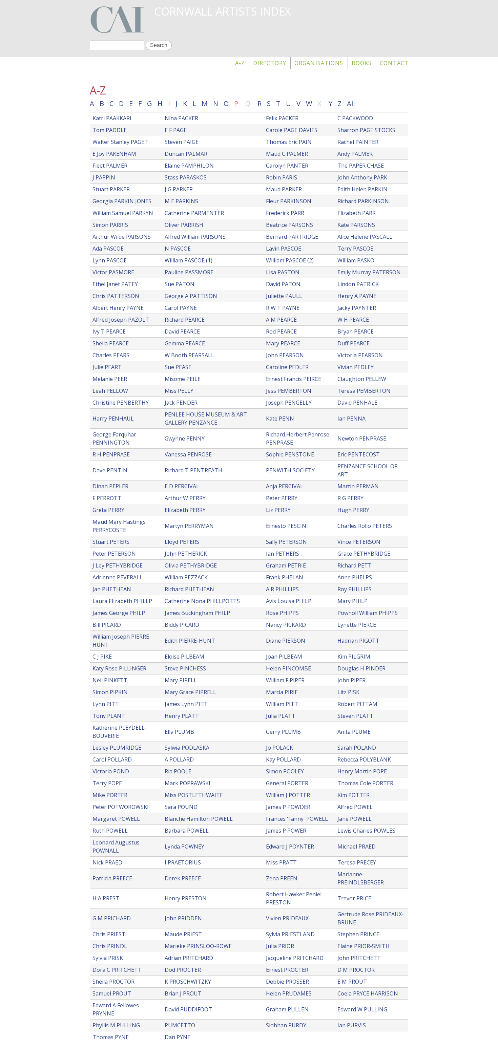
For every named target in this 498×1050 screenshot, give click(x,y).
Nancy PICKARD (286, 624)
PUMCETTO (180, 1025)
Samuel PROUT (111, 993)
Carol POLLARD (112, 759)
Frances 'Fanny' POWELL (297, 818)
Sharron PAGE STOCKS (366, 130)
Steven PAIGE (182, 142)
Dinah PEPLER (110, 486)
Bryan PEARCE (355, 331)
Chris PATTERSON (115, 296)
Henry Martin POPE (362, 771)
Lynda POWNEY (184, 846)
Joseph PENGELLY (289, 402)
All (351, 103)
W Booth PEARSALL (189, 355)
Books (362, 63)
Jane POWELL (354, 818)
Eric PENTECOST (358, 454)
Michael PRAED (356, 846)
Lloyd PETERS (182, 541)
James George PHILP (118, 613)
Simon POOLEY (285, 771)
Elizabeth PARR (356, 213)
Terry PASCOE (355, 248)
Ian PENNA (351, 418)
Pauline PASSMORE (189, 272)
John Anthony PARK (362, 177)
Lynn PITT (105, 704)
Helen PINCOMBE (288, 668)
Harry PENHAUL (113, 418)
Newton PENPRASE (361, 438)
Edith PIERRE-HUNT (190, 640)
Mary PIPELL (181, 680)
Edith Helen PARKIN (362, 189)
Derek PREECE (183, 878)
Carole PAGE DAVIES (291, 130)
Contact (394, 63)
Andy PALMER (355, 153)
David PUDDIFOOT (188, 1009)
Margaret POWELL (116, 818)
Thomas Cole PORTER (365, 783)
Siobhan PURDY (286, 1025)
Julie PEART (107, 367)
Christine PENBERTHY (120, 402)
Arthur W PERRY (185, 498)
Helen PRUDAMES (289, 993)
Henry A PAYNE (356, 296)
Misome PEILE (183, 379)
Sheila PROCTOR (113, 981)
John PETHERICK (186, 553)
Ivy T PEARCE (109, 331)
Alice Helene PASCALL (364, 236)
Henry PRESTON (186, 898)
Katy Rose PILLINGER (119, 668)
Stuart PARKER (111, 189)
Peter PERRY (281, 498)
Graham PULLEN (287, 1009)
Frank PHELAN (284, 577)
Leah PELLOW (110, 390)
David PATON (283, 284)
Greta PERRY (108, 510)
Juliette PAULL (284, 296)
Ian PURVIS (351, 1025)
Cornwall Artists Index (222, 11)
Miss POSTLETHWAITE (194, 795)
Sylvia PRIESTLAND (290, 934)
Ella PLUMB (179, 731)
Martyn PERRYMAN (189, 526)
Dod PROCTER (183, 969)
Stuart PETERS (110, 541)
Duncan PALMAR (186, 153)
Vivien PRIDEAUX (287, 918)
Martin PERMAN (358, 486)
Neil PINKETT (109, 680)
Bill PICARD (106, 624)
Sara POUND (181, 807)
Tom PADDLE (109, 130)
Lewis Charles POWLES (366, 830)
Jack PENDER (181, 402)
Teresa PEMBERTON (364, 390)
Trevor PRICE (354, 898)
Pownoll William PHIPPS (367, 613)
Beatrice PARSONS (289, 225)
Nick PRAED (107, 862)
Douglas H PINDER (361, 668)
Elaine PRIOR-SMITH (363, 946)
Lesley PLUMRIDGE (116, 747)
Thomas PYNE (110, 1037)
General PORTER (287, 783)
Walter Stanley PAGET (120, 142)
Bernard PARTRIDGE (292, 236)
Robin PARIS (281, 177)
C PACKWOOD (355, 118)
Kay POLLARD (283, 759)
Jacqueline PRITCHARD (295, 958)
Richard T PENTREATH (193, 470)
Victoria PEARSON (360, 355)
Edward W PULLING (362, 1009)
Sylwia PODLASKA (187, 747)
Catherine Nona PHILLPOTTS (202, 601)
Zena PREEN (281, 878)
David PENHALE (357, 402)
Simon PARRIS (110, 225)
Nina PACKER (181, 118)
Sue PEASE (178, 367)
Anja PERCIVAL (284, 486)
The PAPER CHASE (360, 165)
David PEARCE (182, 331)
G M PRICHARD (111, 918)
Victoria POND (110, 771)
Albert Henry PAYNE (118, 308)
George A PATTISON (191, 296)
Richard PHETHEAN (189, 589)
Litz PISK (348, 692)
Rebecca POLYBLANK (364, 759)
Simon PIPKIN (110, 692)
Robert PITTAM (357, 704)
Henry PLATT (182, 716)
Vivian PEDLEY (355, 367)
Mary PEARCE (283, 343)
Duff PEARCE (353, 343)
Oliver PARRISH (184, 225)
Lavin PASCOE (283, 248)
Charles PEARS (110, 355)
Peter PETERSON (114, 553)
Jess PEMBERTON (288, 390)
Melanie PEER (109, 379)
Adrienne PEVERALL (117, 577)
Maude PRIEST (183, 934)
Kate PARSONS (356, 225)
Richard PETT (354, 565)
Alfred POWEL (355, 807)
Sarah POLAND (356, 747)
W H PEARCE (353, 319)
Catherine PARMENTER (194, 213)
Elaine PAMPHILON (189, 165)
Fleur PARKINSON (288, 201)
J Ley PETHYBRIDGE (117, 565)
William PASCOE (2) (290, 260)
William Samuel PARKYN (122, 213)
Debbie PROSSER (287, 981)
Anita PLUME (354, 731)
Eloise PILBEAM (184, 656)
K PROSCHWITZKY (188, 981)
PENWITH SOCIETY (290, 470)
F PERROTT (106, 498)
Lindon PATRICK (358, 284)
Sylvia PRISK (107, 958)
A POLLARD (179, 759)
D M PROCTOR (356, 969)
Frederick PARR (285, 213)
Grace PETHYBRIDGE (363, 553)
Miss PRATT (281, 862)
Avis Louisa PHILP (288, 601)
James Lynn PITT (186, 704)
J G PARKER (179, 189)
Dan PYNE (177, 1037)
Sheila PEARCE (110, 343)
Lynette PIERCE (356, 624)
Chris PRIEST (108, 934)
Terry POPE (107, 783)
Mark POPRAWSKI (187, 783)
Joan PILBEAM (284, 656)
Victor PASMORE (113, 272)
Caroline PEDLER (287, 367)
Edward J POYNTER (290, 846)
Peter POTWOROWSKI (120, 807)
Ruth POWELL (110, 830)
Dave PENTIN (109, 470)
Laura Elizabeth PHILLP (122, 601)
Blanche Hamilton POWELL (199, 818)
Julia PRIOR (280, 946)
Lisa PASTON (282, 272)
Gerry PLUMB (283, 731)
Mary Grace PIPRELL (190, 692)
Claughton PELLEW (361, 379)
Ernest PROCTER (287, 969)
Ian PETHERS (282, 553)
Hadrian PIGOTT (358, 640)
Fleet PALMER (109, 165)
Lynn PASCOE (109, 260)
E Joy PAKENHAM (114, 153)
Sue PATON (179, 284)
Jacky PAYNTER (356, 308)
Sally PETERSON (286, 541)
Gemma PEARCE (185, 343)
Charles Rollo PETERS (364, 526)
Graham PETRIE (286, 565)
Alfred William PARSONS (195, 236)
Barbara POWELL (187, 830)
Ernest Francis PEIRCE (293, 379)
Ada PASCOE (108, 248)
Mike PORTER (109, 795)
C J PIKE (102, 656)
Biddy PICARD (182, 624)
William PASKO (355, 260)
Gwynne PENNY (185, 438)
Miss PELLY (179, 390)
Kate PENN (280, 418)
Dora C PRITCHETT (117, 969)
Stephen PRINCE (358, 934)
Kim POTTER (353, 795)
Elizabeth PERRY (185, 510)
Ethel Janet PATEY (115, 284)
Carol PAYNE (181, 308)
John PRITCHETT (359, 958)
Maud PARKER (284, 189)
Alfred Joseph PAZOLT (120, 319)
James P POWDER (288, 807)
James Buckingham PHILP (197, 613)
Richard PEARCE (185, 319)
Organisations (319, 63)
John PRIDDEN (183, 918)
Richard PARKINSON (363, 201)
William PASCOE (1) (188, 260)
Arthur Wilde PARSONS (121, 236)
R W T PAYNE (282, 308)
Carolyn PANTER (287, 165)
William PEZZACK (186, 577)
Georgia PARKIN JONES (121, 201)
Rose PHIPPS (282, 613)
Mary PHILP (352, 601)
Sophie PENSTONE (290, 454)
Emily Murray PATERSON (369, 272)
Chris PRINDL (109, 946)
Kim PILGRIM (353, 656)
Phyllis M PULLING (116, 1025)
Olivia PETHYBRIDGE (191, 565)
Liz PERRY (278, 510)
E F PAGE (176, 130)
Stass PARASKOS (186, 177)
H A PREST (105, 898)
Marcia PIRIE (282, 692)
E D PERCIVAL (182, 486)
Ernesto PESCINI (287, 526)
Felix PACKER (282, 118)
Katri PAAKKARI (111, 118)
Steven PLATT (355, 716)
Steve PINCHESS (185, 668)
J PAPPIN (103, 177)
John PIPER (351, 680)
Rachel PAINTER (357, 142)
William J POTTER (288, 795)
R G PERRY (350, 498)
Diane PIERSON (285, 640)
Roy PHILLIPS (354, 589)
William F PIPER (285, 680)
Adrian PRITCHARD (189, 958)
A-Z (240, 63)
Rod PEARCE (281, 331)
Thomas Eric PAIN (289, 142)
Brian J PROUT (183, 993)
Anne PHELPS (354, 577)
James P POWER (286, 830)
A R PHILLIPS (282, 589)
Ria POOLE (178, 771)
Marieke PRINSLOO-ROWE (198, 946)
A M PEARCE (281, 319)
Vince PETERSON (358, 541)
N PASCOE (178, 248)
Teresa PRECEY (356, 862)
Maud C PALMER (287, 153)
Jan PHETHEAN (111, 589)
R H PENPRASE (111, 454)
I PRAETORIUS (183, 862)
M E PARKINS (181, 201)
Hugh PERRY (353, 510)
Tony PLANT (108, 716)
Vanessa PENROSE (188, 454)
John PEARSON (285, 355)
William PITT (282, 704)
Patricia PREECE (112, 878)
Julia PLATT (280, 716)
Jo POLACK (279, 747)
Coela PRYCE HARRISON (367, 993)
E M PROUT (352, 981)
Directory (269, 63)
